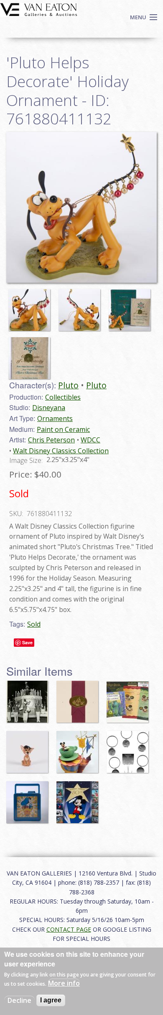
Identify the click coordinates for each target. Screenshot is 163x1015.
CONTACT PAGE (68, 929)
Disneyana (48, 407)
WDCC (90, 439)
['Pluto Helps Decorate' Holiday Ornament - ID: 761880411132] (31, 306)
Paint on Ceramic (63, 429)
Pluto (68, 385)
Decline (19, 1000)
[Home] (38, 8)
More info (64, 983)
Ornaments (55, 418)
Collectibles (63, 397)
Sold (34, 624)
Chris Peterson (51, 439)
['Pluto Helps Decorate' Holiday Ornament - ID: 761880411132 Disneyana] (81, 206)
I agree (50, 1000)
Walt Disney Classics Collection (61, 450)
